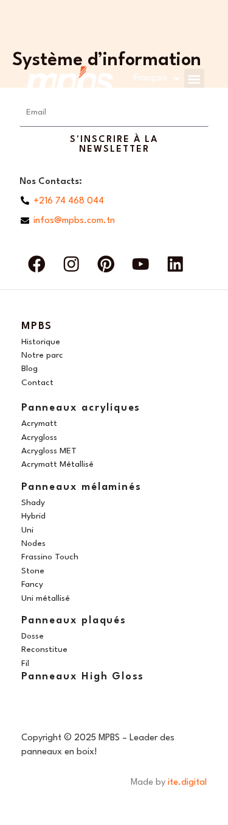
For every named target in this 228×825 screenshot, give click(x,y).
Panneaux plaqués (73, 620)
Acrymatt (39, 423)
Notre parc (42, 355)
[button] (194, 79)
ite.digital (187, 782)
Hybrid (33, 516)
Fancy (32, 584)
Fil (25, 663)
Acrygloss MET (49, 451)
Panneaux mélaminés (81, 487)
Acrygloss (39, 437)
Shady (33, 502)
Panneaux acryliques (80, 408)
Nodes (33, 543)
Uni (27, 530)
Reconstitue (44, 649)
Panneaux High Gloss (82, 676)
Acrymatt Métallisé (57, 464)
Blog (29, 368)
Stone (32, 571)
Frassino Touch (49, 557)
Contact (37, 382)
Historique (40, 342)
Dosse (32, 636)
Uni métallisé (45, 598)
